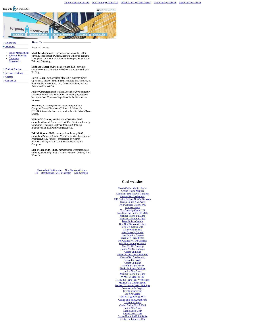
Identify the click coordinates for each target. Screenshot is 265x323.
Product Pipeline (38, 34)
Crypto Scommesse (132, 291)
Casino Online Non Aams (132, 202)
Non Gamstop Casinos (165, 2)
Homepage (10, 42)
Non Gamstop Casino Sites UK (132, 213)
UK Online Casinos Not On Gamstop (132, 199)
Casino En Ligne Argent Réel (132, 299)
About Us (18, 34)
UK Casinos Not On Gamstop (132, 240)
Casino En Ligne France (132, 265)
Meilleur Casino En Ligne (132, 215)
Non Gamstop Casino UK (132, 210)
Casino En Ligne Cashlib (132, 319)
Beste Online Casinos (132, 221)
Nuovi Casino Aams (132, 313)
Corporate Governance (15, 59)
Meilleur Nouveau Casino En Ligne (132, 285)
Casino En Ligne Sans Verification (132, 280)
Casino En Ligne (132, 251)
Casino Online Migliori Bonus (132, 188)
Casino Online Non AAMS (132, 305)
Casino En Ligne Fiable (132, 238)
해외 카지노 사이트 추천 (132, 296)
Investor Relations (62, 34)
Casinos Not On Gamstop (76, 2)
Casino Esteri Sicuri (132, 310)
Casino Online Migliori (132, 191)
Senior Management (18, 53)
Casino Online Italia (132, 229)
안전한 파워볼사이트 (132, 276)
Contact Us (99, 34)
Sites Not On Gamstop (133, 246)
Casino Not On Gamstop (133, 249)
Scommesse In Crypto (132, 288)
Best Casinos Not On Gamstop (136, 2)
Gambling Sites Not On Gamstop (132, 193)
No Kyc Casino (132, 293)
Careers (83, 34)
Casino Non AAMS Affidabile (132, 316)
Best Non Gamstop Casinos (132, 224)
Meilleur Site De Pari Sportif (132, 282)
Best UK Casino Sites (132, 227)
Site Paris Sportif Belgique (132, 268)
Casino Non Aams (132, 271)
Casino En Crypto (132, 260)
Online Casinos (132, 207)
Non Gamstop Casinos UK (105, 2)
